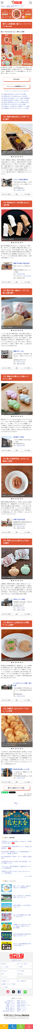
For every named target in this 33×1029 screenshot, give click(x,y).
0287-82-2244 (21, 526)
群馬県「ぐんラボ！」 (11, 1006)
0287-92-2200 (21, 445)
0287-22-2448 (21, 362)
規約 (3, 973)
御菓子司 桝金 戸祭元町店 (21, 263)
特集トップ (16, 803)
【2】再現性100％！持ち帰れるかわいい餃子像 (14, 96)
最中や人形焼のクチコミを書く (16, 788)
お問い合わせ (20, 973)
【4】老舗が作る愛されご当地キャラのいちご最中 (15, 100)
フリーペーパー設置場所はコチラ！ (16, 86)
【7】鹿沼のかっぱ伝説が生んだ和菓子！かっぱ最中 (15, 106)
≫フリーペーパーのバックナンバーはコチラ (16, 91)
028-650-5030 (21, 274)
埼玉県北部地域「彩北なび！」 (9, 1011)
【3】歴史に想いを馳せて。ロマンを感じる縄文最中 (15, 98)
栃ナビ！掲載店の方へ (22, 981)
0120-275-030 (27, 276)
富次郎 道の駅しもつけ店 (21, 769)
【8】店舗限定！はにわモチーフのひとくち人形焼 (15, 108)
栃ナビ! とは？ (17, 960)
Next (30, 140)
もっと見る (29, 876)
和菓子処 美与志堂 (19, 519)
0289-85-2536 (21, 696)
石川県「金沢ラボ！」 (11, 1009)
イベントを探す (12, 1027)
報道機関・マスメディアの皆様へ (9, 984)
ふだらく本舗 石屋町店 (20, 179)
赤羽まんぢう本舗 (19, 599)
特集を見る (29, 1027)
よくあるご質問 (20, 970)
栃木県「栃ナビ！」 (11, 1000)
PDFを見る (16, 79)
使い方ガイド (4, 970)
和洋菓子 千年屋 (18, 437)
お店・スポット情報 (6, 194)
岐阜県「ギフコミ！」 (11, 1005)
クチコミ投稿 (27, 194)
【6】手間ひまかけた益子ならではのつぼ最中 (13, 104)
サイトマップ (4, 977)
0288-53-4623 (21, 190)
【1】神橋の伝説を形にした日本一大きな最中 (13, 94)
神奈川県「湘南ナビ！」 (10, 1008)
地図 (16, 194)
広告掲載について (5, 981)
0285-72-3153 (21, 608)
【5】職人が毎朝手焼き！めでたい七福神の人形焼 (15, 102)
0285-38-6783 (21, 778)
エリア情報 (20, 1027)
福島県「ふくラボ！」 (11, 1003)
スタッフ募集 (4, 987)
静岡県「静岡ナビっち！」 (10, 1002)
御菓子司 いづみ (18, 351)
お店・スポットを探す (4, 1027)
